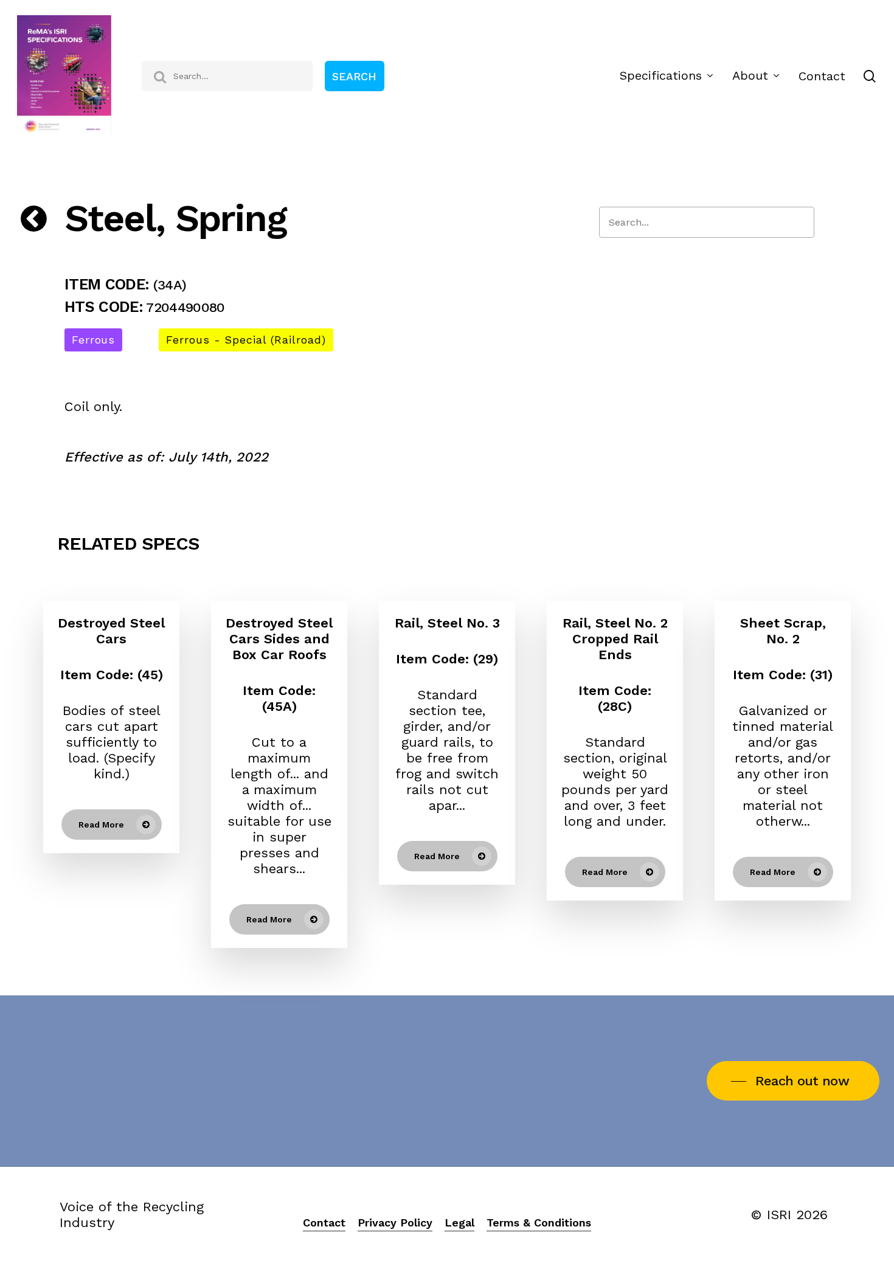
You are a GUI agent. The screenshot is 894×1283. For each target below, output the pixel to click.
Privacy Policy (395, 1222)
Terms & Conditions (539, 1222)
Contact (324, 1222)
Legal (459, 1222)
